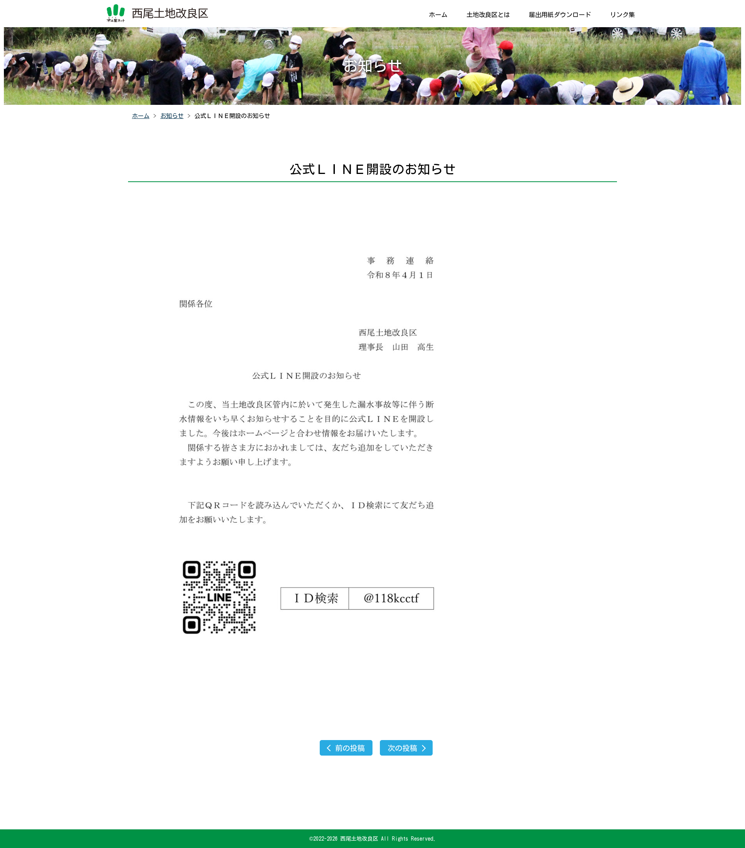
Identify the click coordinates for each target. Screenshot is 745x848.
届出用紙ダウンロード (560, 15)
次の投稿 (402, 748)
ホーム (438, 15)
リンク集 (622, 15)
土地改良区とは (488, 15)
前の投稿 (350, 748)
